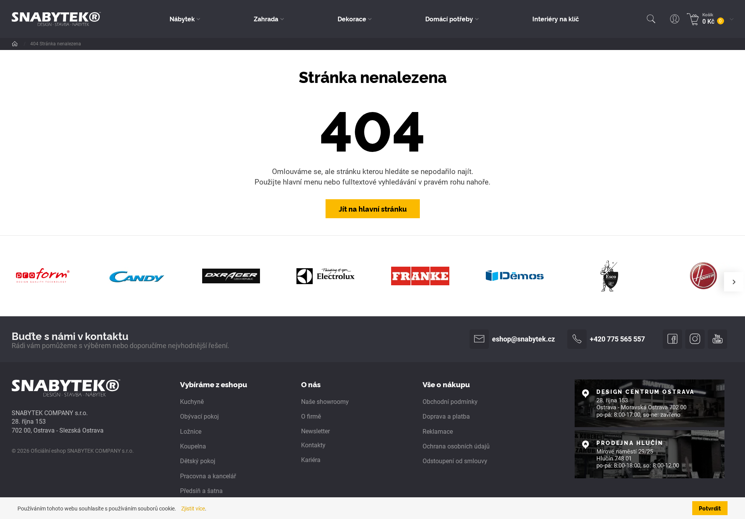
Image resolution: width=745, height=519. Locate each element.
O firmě (311, 416)
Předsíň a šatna (201, 491)
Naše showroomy (325, 401)
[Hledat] (651, 19)
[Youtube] (717, 339)
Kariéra (311, 460)
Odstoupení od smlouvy (455, 461)
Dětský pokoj (197, 461)
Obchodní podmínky (450, 401)
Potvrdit (710, 508)
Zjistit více (193, 508)
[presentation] (733, 281)
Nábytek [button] (182, 18)
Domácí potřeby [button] (449, 18)
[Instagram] (695, 339)
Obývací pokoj (199, 416)
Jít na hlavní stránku (373, 208)
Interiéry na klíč (555, 18)
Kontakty (313, 445)
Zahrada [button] (266, 18)
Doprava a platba (446, 416)
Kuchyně (192, 401)
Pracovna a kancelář (208, 476)
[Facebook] (672, 339)
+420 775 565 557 (617, 339)
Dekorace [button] (352, 18)
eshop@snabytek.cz (523, 339)
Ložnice (190, 431)
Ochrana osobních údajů (456, 446)
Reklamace (438, 431)
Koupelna (193, 446)
